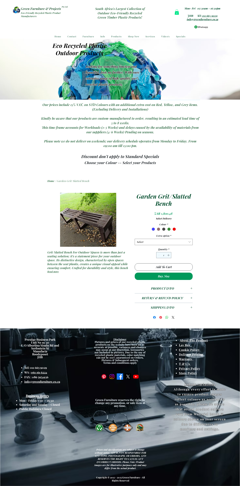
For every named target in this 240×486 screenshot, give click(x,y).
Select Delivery (164, 218)
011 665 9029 (209, 15)
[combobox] (164, 242)
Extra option (163, 235)
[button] (177, 12)
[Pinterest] (104, 376)
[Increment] (169, 255)
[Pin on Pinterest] (161, 317)
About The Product (194, 340)
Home (50, 181)
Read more (53, 271)
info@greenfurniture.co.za (202, 19)
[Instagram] (112, 376)
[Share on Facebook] (154, 317)
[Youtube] (136, 376)
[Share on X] (173, 317)
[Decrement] (159, 255)
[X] (128, 376)
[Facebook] (120, 376)
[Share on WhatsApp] (167, 317)
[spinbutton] (164, 255)
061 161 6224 (39, 372)
